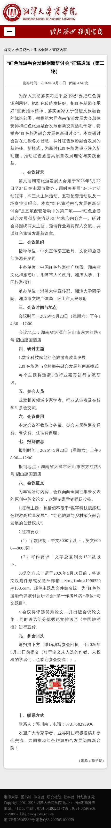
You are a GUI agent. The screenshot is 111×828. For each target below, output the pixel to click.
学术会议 (41, 50)
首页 (7, 50)
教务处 (39, 797)
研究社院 (54, 797)
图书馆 (26, 797)
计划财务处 (86, 797)
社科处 (69, 797)
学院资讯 (22, 50)
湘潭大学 (11, 797)
